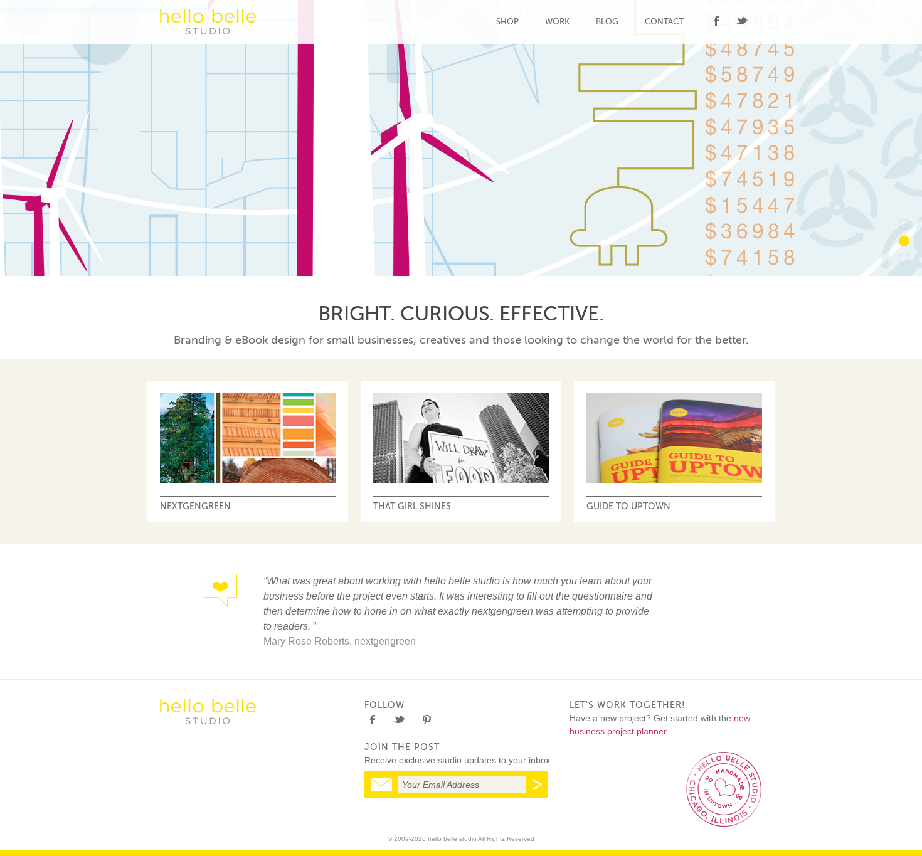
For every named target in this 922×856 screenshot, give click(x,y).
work (557, 21)
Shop (507, 21)
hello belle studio (208, 21)
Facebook (716, 21)
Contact (664, 21)
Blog (607, 21)
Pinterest (426, 719)
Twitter (742, 21)
